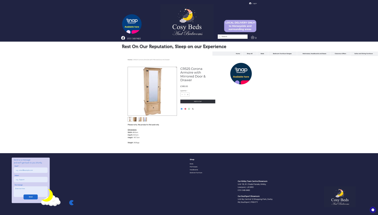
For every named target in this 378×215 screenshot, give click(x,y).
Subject (17, 175)
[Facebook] (123, 38)
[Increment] (188, 94)
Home (130, 59)
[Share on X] (193, 109)
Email (16, 166)
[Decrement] (182, 94)
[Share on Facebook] (181, 109)
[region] (262, 53)
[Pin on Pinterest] (185, 109)
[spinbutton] (185, 94)
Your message (19, 185)
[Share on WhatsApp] (189, 109)
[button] (254, 37)
